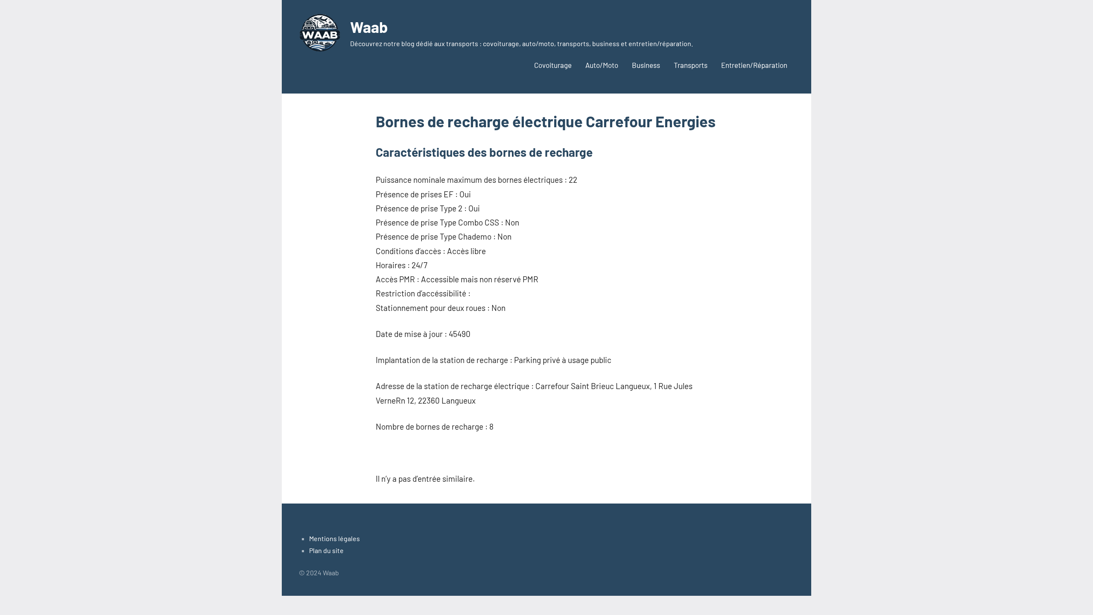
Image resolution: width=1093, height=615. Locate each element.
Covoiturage (553, 65)
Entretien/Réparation (754, 65)
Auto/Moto (601, 65)
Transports (690, 65)
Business (646, 65)
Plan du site (326, 550)
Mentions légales (334, 538)
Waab (369, 27)
